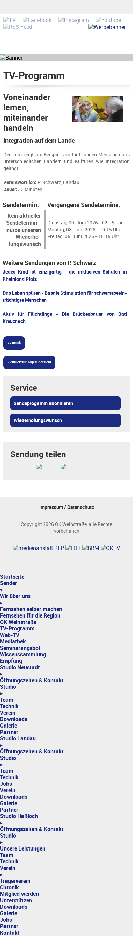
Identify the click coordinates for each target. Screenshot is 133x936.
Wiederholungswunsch (38, 420)
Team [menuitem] (6, 700)
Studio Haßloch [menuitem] (19, 819)
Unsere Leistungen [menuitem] (22, 848)
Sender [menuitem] (8, 586)
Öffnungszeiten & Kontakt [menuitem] (32, 680)
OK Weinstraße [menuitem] (18, 622)
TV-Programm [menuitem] (17, 628)
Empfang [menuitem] (11, 661)
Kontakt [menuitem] (10, 933)
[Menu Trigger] (0, 572)
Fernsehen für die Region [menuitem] (30, 615)
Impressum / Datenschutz (66, 507)
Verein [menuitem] (7, 712)
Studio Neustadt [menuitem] (20, 670)
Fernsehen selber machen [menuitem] (31, 609)
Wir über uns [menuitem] (15, 599)
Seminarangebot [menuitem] (20, 648)
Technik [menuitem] (9, 706)
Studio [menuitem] (8, 690)
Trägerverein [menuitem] (15, 881)
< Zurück (14, 343)
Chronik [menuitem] (9, 887)
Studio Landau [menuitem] (18, 741)
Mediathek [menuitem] (13, 641)
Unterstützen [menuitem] (16, 900)
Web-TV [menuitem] (9, 635)
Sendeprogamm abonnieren (43, 403)
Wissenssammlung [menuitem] (23, 654)
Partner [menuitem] (9, 732)
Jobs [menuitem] (6, 784)
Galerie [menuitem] (8, 725)
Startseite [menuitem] (12, 577)
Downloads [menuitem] (13, 719)
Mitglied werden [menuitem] (19, 894)
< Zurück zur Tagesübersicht (29, 362)
